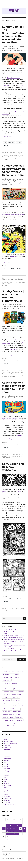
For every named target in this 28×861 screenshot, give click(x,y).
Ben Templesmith (10, 279)
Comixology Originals (8, 691)
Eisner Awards (16, 697)
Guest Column (7, 772)
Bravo (16, 279)
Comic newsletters (7, 849)
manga (5, 711)
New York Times (15, 156)
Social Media (7, 796)
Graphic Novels (8, 770)
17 (7, 831)
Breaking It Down (8, 741)
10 (7, 828)
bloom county (14, 153)
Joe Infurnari (21, 372)
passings (11, 714)
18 (10, 831)
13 (17, 828)
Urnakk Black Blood (10, 283)
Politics (5, 787)
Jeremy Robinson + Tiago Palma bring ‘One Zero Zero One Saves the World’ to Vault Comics (14, 641)
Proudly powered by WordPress (16, 858)
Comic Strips (7, 749)
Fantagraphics (6, 700)
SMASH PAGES (5, 858)
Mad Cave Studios (15, 708)
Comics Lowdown (7, 688)
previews (18, 714)
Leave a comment (12, 376)
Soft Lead (6, 85)
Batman (4, 279)
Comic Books (7, 745)
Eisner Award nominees (13, 77)
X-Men (15, 725)
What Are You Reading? (9, 723)
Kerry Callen (8, 156)
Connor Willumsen (15, 155)
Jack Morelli (13, 706)
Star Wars (5, 720)
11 (10, 828)
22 (24, 831)
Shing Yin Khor (22, 156)
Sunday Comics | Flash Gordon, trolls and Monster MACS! (13, 296)
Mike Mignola (17, 711)
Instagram (4, 282)
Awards (5, 737)
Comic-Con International (9, 686)
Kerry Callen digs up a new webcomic (13, 466)
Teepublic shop (13, 256)
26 (14, 834)
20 (17, 831)
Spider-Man (9, 158)
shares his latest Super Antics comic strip (13, 214)
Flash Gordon (14, 372)
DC (24, 694)
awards (11, 677)
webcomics (22, 158)
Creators (6, 755)
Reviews (6, 792)
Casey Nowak (20, 279)
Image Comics (20, 703)
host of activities (19, 340)
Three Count (7, 800)
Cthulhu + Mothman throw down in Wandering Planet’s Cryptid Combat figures (13, 631)
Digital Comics (7, 760)
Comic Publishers (8, 747)
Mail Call (6, 777)
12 (14, 828)
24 (7, 834)
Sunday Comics (19, 152)
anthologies (6, 674)
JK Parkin (6, 152)
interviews (5, 706)
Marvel (10, 711)
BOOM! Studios (7, 680)
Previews (6, 789)
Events (5, 762)
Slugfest (12, 717)
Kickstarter (6, 708)
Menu (23, 4)
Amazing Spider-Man (17, 671)
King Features (18, 373)
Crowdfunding (7, 756)
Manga (5, 779)
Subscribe (21, 659)
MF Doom (15, 282)
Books (5, 739)
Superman (12, 720)
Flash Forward (13, 349)
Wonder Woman (7, 725)
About (4, 846)
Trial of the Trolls (18, 375)
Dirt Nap (19, 491)
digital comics (6, 697)
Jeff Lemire (21, 706)
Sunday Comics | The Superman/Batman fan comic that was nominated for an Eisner (13, 34)
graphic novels (7, 703)
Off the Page (19, 454)
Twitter (23, 254)
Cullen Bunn (6, 694)
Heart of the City (17, 280)
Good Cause (7, 768)
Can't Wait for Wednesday (10, 683)
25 (10, 834)
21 (20, 831)
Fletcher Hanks (10, 456)
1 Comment (5, 159)
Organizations (7, 785)
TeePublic (19, 435)
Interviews (6, 775)
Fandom (6, 764)
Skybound (5, 717)
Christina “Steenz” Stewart (8, 280)
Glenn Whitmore (16, 700)
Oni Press (5, 714)
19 (14, 831)
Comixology (17, 688)
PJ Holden (12, 375)
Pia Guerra (7, 375)
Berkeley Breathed (6, 153)
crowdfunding (20, 691)
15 (24, 828)
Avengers (5, 677)
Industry (6, 773)
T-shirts (21, 456)
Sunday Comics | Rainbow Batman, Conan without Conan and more (13, 170)
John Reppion (5, 373)
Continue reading (7, 136)
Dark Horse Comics (16, 694)
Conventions (7, 753)
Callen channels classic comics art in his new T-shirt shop (13, 387)
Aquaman (9, 372)
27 (17, 834)
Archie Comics (15, 674)
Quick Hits (6, 791)
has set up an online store (13, 418)
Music (5, 781)
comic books (21, 686)
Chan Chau (20, 85)
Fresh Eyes (6, 766)
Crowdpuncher (7, 758)
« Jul (7, 839)
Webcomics (18, 608)
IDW (13, 703)
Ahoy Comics (6, 671)
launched (4, 491)
